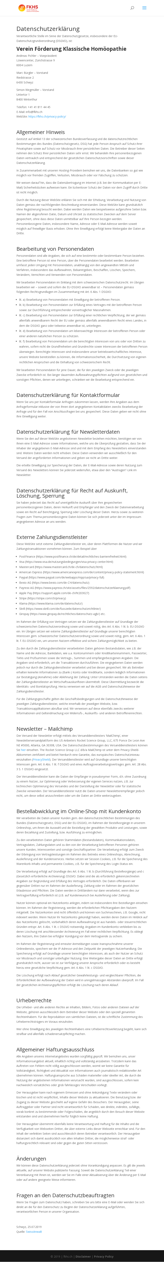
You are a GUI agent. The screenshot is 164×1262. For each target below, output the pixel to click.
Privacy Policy (104, 1256)
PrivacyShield (41, 759)
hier (23, 750)
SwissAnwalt (34, 1232)
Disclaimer (83, 1256)
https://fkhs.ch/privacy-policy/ (47, 116)
